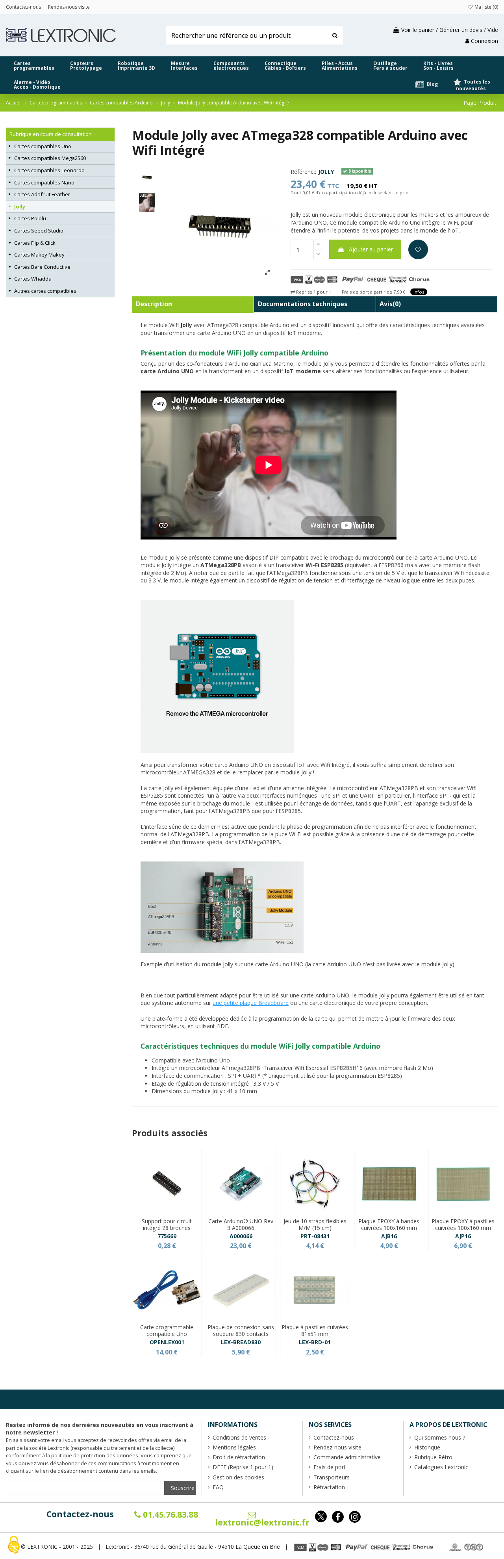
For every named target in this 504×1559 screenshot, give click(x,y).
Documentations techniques (302, 304)
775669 (167, 1236)
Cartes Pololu (30, 218)
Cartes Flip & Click (35, 242)
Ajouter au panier (371, 249)
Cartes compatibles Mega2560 (50, 158)
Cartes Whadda (33, 278)
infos (418, 292)
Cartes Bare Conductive (42, 266)
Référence (304, 171)
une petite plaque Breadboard (251, 1002)
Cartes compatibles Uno (42, 146)
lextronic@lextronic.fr (262, 1522)
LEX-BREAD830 (241, 1342)
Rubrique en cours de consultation (50, 134)
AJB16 (389, 1236)
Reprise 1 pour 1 (313, 292)
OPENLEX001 (167, 1342)
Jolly (19, 206)
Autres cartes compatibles (45, 290)
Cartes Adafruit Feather (42, 194)
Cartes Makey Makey (39, 254)
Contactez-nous (80, 1514)
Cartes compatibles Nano (44, 182)
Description (154, 304)
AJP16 (463, 1236)
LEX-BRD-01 (315, 1342)
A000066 (241, 1236)
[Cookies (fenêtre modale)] (14, 1545)
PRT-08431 (315, 1236)
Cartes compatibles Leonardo (49, 170)
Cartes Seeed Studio (38, 230)
